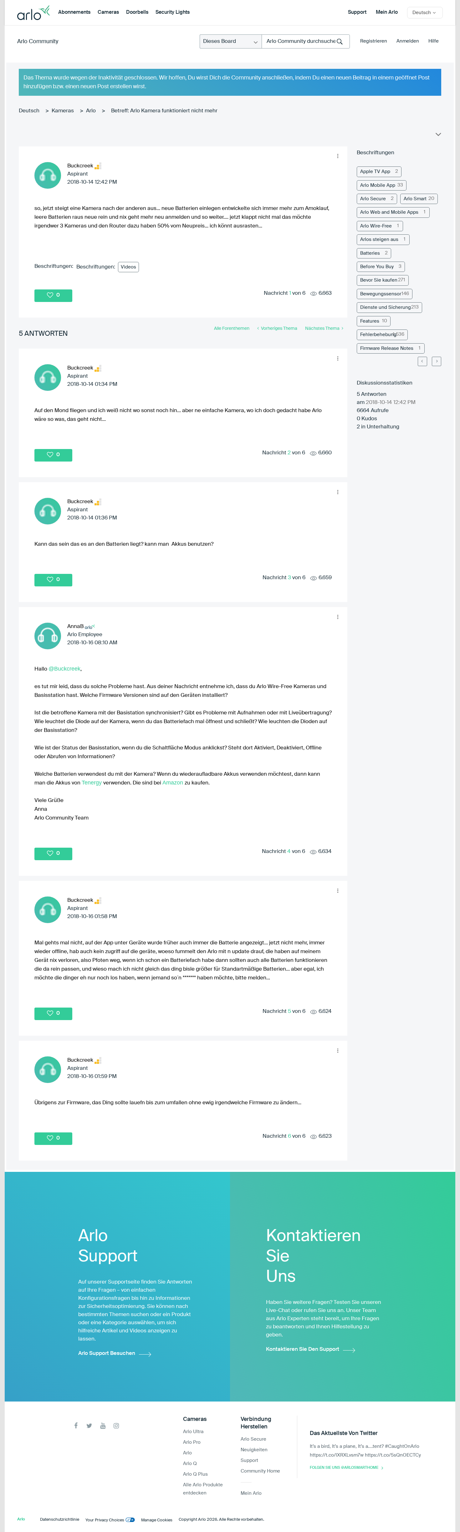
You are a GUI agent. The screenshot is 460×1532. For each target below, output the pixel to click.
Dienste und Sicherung (385, 307)
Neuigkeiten (254, 1450)
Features (369, 321)
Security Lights (173, 12)
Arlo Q (190, 1463)
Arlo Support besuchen (106, 1353)
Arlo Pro (192, 1442)
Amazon (173, 782)
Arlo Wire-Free (376, 226)
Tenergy (92, 782)
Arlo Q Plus (195, 1474)
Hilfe (433, 41)
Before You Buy (377, 266)
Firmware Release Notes (386, 348)
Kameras (63, 111)
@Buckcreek (64, 669)
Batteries (370, 253)
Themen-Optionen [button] (437, 136)
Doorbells (137, 12)
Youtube (103, 1426)
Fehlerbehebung (378, 334)
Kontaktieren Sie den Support (302, 1349)
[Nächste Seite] (436, 361)
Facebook (76, 1426)
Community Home (260, 1471)
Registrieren (373, 41)
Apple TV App (375, 171)
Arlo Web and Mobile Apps (389, 212)
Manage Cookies (156, 1520)
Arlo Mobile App (377, 185)
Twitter (89, 1426)
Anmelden (407, 41)
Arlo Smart (415, 199)
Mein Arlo (387, 12)
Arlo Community (37, 41)
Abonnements (74, 12)
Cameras (108, 12)
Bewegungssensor (380, 294)
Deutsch (29, 111)
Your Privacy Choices (104, 1520)
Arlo (91, 111)
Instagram (116, 1426)
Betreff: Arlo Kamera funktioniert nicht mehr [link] (164, 111)
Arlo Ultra (193, 1431)
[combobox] (306, 41)
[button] (338, 156)
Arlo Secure (373, 199)
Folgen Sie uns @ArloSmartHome (344, 1468)
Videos (128, 267)
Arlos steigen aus (379, 239)
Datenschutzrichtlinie (59, 1520)
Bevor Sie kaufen (378, 280)
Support (357, 12)
